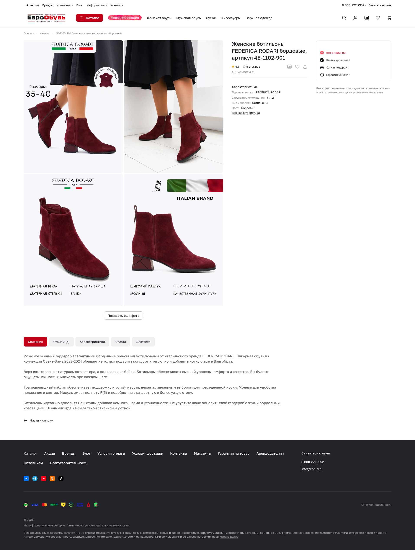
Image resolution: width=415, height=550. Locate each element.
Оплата (120, 341)
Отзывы (60, 341)
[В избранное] (297, 67)
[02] (173, 106)
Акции (49, 453)
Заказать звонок (380, 5)
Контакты (178, 453)
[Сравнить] (289, 67)
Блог (86, 453)
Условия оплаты (111, 453)
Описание (35, 341)
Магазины (202, 453)
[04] (173, 240)
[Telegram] (35, 478)
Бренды (68, 453)
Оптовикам (33, 463)
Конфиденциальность (376, 504)
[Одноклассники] (52, 478)
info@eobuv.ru (311, 469)
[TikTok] (61, 478)
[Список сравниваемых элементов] (366, 18)
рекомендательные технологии (107, 525)
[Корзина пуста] (389, 18)
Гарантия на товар (234, 453)
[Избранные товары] (378, 18)
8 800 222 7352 (353, 5)
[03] (73, 240)
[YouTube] (43, 478)
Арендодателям (270, 453)
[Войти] (355, 18)
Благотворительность (69, 463)
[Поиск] (344, 18)
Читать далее (229, 536)
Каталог (30, 453)
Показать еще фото (123, 315)
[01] (73, 106)
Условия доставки (147, 453)
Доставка (143, 341)
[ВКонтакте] (26, 478)
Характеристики (92, 341)
